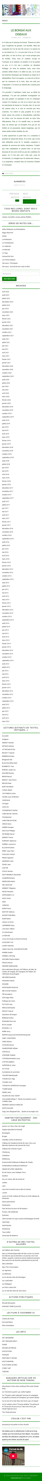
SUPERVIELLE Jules (9, 1065)
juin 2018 (5, 468)
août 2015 (5, 583)
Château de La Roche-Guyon (12, 1149)
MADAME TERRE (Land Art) (11, 1306)
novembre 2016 (7, 532)
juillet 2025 (6, 298)
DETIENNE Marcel (8, 834)
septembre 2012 (8, 701)
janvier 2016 (6, 566)
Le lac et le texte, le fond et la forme (14, 939)
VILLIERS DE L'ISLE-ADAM (11, 1096)
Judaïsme (5, 905)
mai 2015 (5, 593)
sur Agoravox (6, 1270)
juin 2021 (5, 346)
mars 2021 (5, 356)
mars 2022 (5, 315)
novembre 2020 (7, 369)
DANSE (4, 1344)
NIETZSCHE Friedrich (9, 991)
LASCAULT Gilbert (8, 929)
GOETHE (5, 868)
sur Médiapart (7, 1284)
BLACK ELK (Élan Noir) (9, 763)
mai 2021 (5, 349)
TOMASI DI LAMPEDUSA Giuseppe (14, 1085)
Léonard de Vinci (8, 256)
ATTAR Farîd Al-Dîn (8, 749)
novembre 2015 (7, 572)
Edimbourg (6, 1159)
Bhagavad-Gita (7, 760)
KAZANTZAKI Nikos (8, 915)
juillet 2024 (6, 305)
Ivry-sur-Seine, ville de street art (13, 1179)
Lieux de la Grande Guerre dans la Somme (16, 1189)
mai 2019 (5, 430)
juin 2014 (5, 630)
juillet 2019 (6, 424)
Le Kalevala (6, 249)
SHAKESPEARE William (10, 1048)
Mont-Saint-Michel (8, 1202)
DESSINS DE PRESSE (9, 1348)
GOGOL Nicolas (7, 871)
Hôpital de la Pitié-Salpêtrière (12, 1169)
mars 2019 (5, 437)
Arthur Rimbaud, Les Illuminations (13, 229)
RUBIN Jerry (6, 1031)
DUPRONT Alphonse (9, 841)
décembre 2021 (7, 325)
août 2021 (5, 339)
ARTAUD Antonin (8, 746)
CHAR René (6, 800)
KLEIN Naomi (6, 919)
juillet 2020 (6, 383)
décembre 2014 (7, 610)
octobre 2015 (7, 576)
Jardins (4, 1182)
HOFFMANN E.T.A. (8, 895)
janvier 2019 (6, 444)
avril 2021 (5, 352)
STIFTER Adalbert (8, 1062)
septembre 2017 (8, 498)
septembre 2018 (8, 457)
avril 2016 (5, 555)
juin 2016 (5, 549)
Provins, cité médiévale (10, 1212)
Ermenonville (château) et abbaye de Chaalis (17, 1162)
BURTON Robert (7, 787)
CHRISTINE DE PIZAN (9, 820)
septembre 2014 (8, 620)
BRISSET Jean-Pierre (9, 780)
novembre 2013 (7, 654)
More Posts (19, 185)
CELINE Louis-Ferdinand (10, 797)
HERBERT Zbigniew (9, 888)
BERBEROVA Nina (8, 756)
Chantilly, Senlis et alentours (12, 1140)
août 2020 (5, 380)
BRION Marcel (7, 776)
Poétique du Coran (8, 1001)
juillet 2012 (6, 708)
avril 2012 (5, 718)
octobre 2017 (7, 495)
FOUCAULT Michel (8, 854)
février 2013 (6, 684)
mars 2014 (5, 640)
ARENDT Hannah (8, 743)
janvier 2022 (6, 322)
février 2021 (6, 359)
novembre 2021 (7, 329)
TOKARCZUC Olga (8, 1079)
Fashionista (16, 1478)
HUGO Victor (6, 898)
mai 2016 (5, 552)
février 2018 (6, 481)
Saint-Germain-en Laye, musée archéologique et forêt (20, 1219)
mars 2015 (5, 599)
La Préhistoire (7, 239)
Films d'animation (8, 1325)
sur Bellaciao (6, 1274)
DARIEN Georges (8, 827)
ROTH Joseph (7, 1025)
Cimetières (6, 1155)
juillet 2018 (6, 464)
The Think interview (9, 1412)
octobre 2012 (7, 698)
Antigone (5, 739)
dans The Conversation (10, 1267)
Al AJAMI (5, 736)
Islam (4, 902)
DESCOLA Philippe (8, 831)
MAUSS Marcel (7, 963)
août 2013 (5, 664)
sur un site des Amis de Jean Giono (14, 1291)
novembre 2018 (7, 451)
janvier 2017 (6, 525)
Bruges (4, 1136)
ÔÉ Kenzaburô (7, 994)
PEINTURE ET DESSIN (9, 1358)
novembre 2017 (7, 491)
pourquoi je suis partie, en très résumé (15, 1424)
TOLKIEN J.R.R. (7, 1082)
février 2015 (6, 603)
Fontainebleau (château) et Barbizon (14, 1166)
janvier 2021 (6, 363)
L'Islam (4, 236)
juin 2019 (5, 427)
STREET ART (6, 1368)
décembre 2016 (7, 528)
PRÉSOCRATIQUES (8, 1008)
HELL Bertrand (7, 885)
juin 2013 (5, 671)
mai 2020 (5, 390)
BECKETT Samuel (8, 753)
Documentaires (7, 1322)
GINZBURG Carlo (7, 861)
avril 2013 (5, 677)
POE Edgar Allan (7, 997)
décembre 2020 (7, 366)
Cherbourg (6, 1152)
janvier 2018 (6, 484)
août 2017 (5, 501)
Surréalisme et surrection (11, 1072)
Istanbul (5, 1176)
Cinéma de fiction (8, 1319)
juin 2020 (5, 386)
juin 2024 (5, 308)
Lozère (4, 1193)
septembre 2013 (8, 660)
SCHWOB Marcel (8, 1045)
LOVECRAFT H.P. (7, 942)
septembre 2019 (8, 417)
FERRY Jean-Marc (8, 851)
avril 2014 (5, 637)
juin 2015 (5, 589)
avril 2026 (5, 292)
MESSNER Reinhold (8, 977)
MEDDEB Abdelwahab (10, 966)
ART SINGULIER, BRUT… (10, 1341)
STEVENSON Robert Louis (11, 1058)
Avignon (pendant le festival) (12, 1129)
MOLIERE (5, 984)
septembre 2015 (8, 579)
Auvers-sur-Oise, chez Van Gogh (13, 1126)
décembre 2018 (7, 447)
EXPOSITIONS (7, 1351)
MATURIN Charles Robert (10, 959)
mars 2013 (5, 681)
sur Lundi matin (7, 1280)
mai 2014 (5, 633)
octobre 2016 (7, 535)
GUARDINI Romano (8, 878)
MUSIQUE (5, 1355)
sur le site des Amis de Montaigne (14, 1277)
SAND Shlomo (7, 1041)
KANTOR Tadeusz (8, 912)
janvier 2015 (6, 606)
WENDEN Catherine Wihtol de (12, 1105)
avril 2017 (5, 515)
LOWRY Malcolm (8, 946)
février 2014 (6, 643)
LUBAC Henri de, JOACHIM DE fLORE (14, 949)
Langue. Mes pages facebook (29, 201)
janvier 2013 (6, 687)
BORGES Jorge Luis (9, 770)
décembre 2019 (7, 407)
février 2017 (6, 522)
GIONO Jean (6, 864)
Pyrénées (5, 1215)
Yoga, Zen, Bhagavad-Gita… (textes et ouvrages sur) (20, 1111)
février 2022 (6, 319)
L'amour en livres (8, 922)
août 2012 (5, 704)
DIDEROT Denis (7, 837)
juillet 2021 (6, 342)
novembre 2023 (7, 312)
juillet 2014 (6, 627)
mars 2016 (5, 559)
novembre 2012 (7, 694)
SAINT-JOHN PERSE (9, 1038)
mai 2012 (5, 715)
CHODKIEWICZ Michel (9, 810)
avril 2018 (5, 474)
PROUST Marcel (7, 1011)
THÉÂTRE (5, 1371)
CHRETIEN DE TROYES (10, 814)
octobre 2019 (7, 413)
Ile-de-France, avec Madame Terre (14, 1172)
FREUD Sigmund (7, 858)
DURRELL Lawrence (9, 844)
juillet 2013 (6, 667)
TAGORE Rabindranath (10, 1075)
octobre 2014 (7, 616)
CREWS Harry (6, 824)
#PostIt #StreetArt (8, 1303)
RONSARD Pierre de (9, 1021)
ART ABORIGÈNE (8, 1338)
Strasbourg (6, 1229)
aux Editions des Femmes (11, 1250)
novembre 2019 (7, 410)
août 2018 (5, 461)
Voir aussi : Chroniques (10, 263)
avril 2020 (5, 393)
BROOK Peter (7, 783)
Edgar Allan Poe (7, 233)
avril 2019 (5, 434)
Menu (5, 21)
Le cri (17, 200)
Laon (3, 1186)
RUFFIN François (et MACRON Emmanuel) (16, 1035)
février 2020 (6, 400)
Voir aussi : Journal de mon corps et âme (16, 266)
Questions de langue (9, 1014)
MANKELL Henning (8, 956)
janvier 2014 (6, 647)
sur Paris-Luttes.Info (9, 1287)
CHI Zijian (5, 804)
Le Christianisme (8, 243)
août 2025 (5, 295)
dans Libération (7, 1264)
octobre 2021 (7, 332)
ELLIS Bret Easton (8, 847)
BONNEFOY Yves (8, 766)
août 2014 (5, 623)
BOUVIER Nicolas (8, 773)
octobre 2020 (7, 373)
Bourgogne (6, 1133)
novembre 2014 (7, 613)
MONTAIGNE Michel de (10, 987)
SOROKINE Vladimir (8, 1055)
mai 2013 (5, 674)
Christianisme (7, 817)
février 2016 (6, 562)
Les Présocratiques (8, 260)
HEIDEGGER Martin (8, 881)
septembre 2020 (8, 376)
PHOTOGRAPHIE (8, 1361)
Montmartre (6, 1205)
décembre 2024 (7, 302)
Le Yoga (5, 253)
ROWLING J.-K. (7, 1028)
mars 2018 (5, 478)
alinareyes (27, 37)
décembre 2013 (7, 650)
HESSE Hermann (7, 891)
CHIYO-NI (5, 807)
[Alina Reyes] (21, 10)
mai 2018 (5, 471)
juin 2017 (5, 508)
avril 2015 (5, 596)
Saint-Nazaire (6, 1225)
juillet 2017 (6, 505)
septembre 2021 (8, 336)
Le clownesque (7, 932)
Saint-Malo (6, 1222)
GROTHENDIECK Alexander (11, 875)
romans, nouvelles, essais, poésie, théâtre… (17, 217)
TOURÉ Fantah (7, 1089)
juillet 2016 (6, 545)
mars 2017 (5, 518)
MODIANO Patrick (8, 981)
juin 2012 (5, 711)
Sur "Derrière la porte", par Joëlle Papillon (16, 1392)
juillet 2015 (6, 586)
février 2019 (6, 440)
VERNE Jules (6, 1092)
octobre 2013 (7, 657)
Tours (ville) (6, 1232)
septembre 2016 (8, 539)
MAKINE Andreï (7, 952)
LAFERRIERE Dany (8, 925)
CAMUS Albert (7, 790)
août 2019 (5, 420)
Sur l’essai (5, 1069)
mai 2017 (5, 512)
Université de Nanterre (10, 1235)
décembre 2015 (7, 569)
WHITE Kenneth (7, 1108)
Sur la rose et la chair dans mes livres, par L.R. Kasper (20, 1401)
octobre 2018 (7, 454)
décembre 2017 (7, 488)
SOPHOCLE (6, 1052)
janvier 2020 (6, 403)
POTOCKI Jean (7, 1004)
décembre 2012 (7, 691)
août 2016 (5, 542)
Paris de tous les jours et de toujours (14, 1208)
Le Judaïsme (6, 246)
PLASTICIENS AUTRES (9, 1365)
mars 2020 (5, 396)
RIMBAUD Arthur (8, 1018)
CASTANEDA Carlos (9, 793)
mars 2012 (5, 721)
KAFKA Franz (6, 908)
